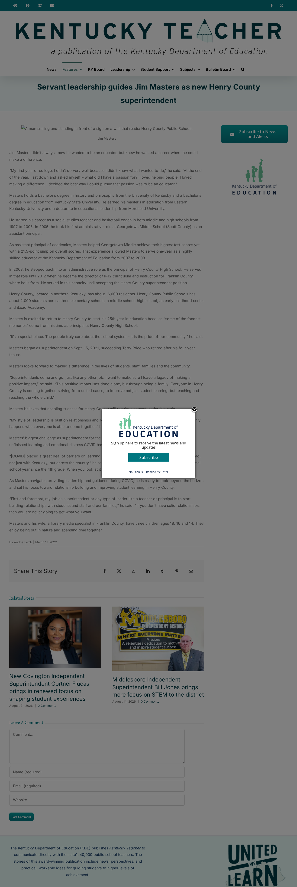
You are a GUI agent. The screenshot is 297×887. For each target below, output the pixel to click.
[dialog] (148, 443)
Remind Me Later (157, 472)
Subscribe (148, 457)
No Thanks (136, 472)
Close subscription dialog (194, 409)
